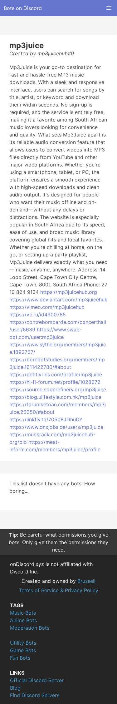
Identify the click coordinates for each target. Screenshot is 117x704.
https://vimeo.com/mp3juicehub (47, 307)
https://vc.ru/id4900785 (37, 314)
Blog (15, 688)
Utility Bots (23, 643)
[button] (109, 8)
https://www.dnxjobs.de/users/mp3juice (56, 427)
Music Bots (23, 613)
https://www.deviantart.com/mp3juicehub (58, 299)
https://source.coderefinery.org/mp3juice (57, 389)
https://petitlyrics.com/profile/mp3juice (55, 374)
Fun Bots (20, 658)
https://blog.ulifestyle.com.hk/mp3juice (55, 397)
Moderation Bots (29, 628)
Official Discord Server (37, 680)
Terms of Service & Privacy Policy (58, 590)
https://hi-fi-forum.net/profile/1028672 (54, 382)
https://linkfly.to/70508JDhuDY (46, 419)
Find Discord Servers (34, 695)
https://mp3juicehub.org (68, 292)
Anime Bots (23, 620)
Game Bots (23, 650)
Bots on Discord (23, 8)
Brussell (86, 581)
